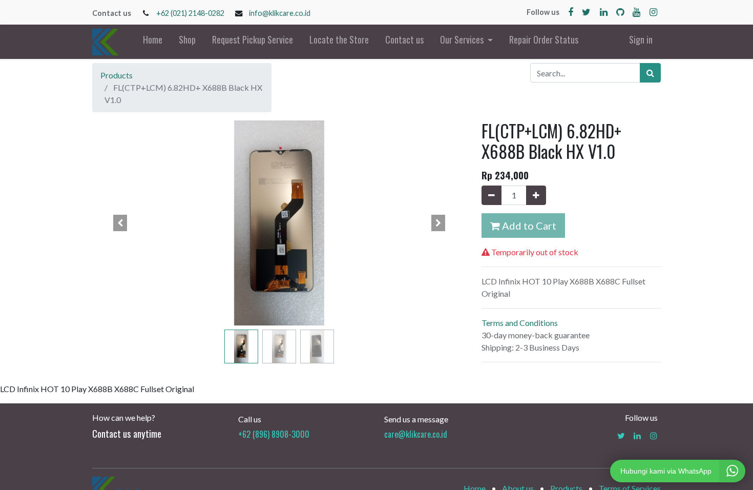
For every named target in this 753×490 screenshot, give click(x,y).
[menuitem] (152, 42)
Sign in (641, 39)
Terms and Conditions (520, 323)
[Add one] (536, 195)
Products (116, 75)
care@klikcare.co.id (415, 434)
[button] (120, 223)
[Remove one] (491, 195)
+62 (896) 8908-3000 (273, 434)
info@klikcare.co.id (279, 13)
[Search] (650, 73)
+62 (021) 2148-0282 (190, 13)
